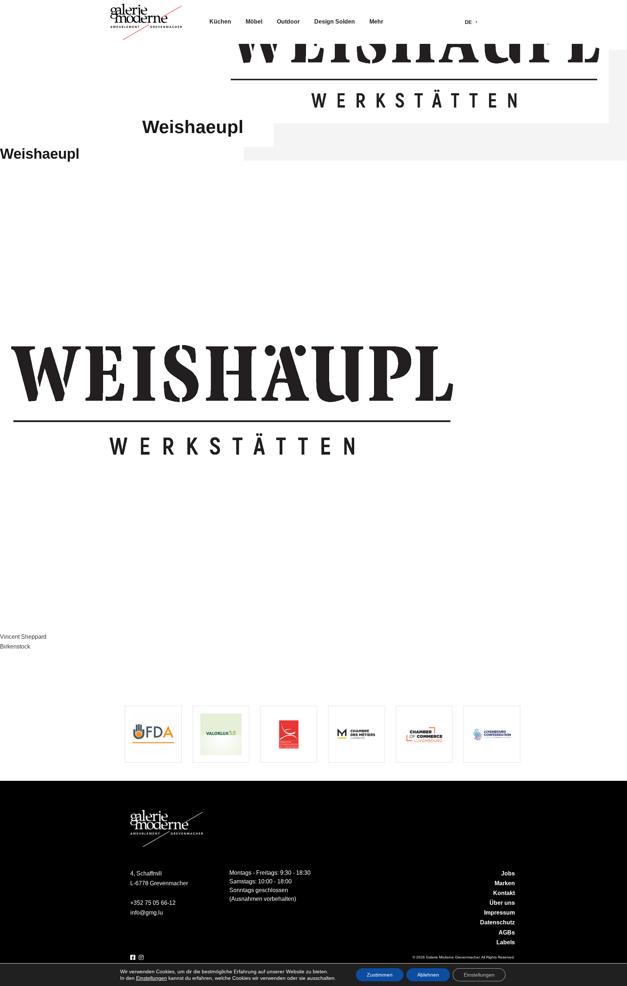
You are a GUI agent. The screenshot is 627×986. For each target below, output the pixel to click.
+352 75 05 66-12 (153, 903)
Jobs (508, 873)
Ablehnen (428, 975)
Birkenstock (15, 646)
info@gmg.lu (146, 913)
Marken (505, 883)
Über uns (502, 903)
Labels (505, 942)
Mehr (376, 21)
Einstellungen (151, 978)
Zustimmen (380, 975)
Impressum (499, 913)
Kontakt (504, 893)
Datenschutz (497, 922)
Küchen (220, 21)
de (469, 22)
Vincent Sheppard (23, 637)
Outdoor (288, 21)
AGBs (507, 932)
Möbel (254, 21)
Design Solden (334, 21)
